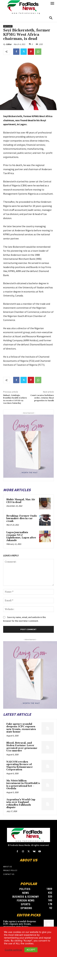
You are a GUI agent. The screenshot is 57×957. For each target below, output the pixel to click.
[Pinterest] (31, 51)
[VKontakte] (34, 851)
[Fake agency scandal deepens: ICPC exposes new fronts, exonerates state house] (47, 728)
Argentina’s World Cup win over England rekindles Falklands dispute (20, 803)
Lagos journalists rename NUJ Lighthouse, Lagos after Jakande (21, 536)
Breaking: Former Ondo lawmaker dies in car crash (21, 518)
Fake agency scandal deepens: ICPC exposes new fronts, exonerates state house (21, 728)
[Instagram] (23, 851)
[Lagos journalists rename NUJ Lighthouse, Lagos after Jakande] (45, 536)
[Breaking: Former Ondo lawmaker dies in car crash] (45, 520)
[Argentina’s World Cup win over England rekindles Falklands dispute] (47, 804)
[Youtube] (40, 851)
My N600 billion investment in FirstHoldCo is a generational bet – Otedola (23, 784)
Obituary (8, 26)
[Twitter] (23, 51)
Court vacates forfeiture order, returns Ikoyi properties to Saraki (42, 398)
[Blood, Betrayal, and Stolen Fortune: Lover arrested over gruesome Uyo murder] (47, 747)
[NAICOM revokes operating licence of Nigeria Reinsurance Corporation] (47, 766)
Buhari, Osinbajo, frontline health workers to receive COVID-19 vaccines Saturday (15, 399)
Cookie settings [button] (13, 949)
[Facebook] (16, 51)
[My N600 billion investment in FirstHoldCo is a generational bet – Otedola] (47, 785)
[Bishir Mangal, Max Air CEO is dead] (45, 503)
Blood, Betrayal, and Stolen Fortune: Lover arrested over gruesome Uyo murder (21, 746)
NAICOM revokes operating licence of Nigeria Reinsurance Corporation (19, 765)
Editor (9, 44)
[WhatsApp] (38, 51)
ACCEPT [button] (31, 949)
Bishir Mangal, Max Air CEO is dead (20, 501)
